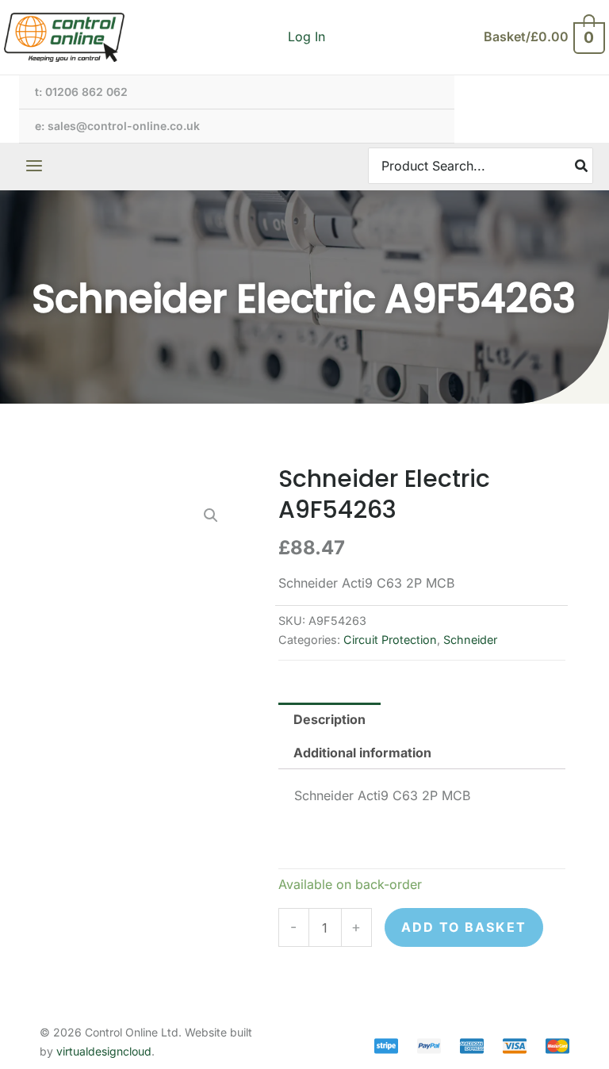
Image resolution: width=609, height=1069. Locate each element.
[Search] (582, 165)
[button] (211, 515)
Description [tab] (329, 719)
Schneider (470, 639)
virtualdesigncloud (103, 1051)
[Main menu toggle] (34, 166)
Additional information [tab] (362, 753)
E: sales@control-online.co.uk (117, 125)
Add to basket (464, 927)
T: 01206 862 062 (81, 91)
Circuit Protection (390, 639)
